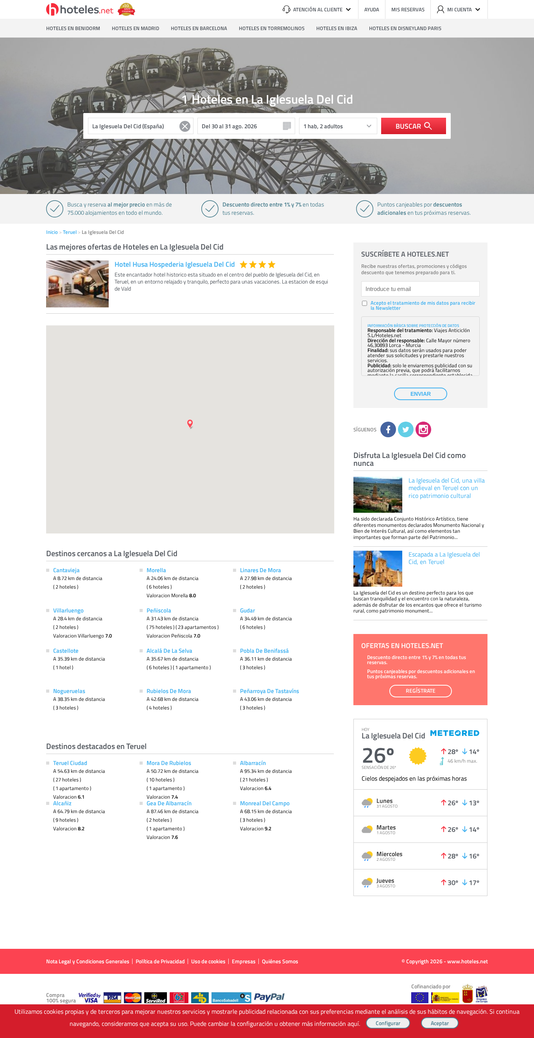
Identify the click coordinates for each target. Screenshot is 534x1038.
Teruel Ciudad (70, 762)
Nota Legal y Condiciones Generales (87, 961)
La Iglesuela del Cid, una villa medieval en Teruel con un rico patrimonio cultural (447, 487)
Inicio (52, 231)
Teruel (70, 231)
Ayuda (371, 9)
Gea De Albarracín (169, 803)
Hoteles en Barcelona (199, 28)
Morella (156, 570)
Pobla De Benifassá (264, 650)
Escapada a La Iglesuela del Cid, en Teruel (444, 558)
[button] (267, 519)
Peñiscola (159, 610)
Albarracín (253, 762)
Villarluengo (68, 610)
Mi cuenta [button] (459, 9)
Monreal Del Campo (265, 803)
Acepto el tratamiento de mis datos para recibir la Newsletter (423, 305)
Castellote (66, 650)
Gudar (247, 610)
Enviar (420, 394)
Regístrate (420, 690)
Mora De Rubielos (169, 762)
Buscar (408, 126)
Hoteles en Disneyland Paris (405, 28)
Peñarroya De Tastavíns (269, 690)
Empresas (244, 961)
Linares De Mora (260, 570)
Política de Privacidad (160, 961)
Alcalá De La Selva (169, 650)
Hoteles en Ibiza (336, 28)
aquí (353, 1023)
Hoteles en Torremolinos (272, 28)
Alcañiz (62, 803)
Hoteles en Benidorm (73, 28)
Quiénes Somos (280, 961)
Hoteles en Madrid (135, 28)
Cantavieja (66, 570)
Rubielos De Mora (169, 690)
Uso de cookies (208, 961)
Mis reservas (408, 9)
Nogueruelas (69, 690)
